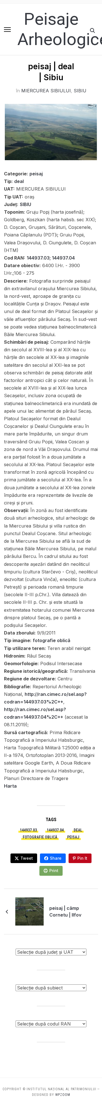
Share (55, 858)
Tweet (26, 858)
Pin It (82, 858)
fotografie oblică (51, 640)
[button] (7, 29)
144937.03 (28, 830)
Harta (10, 786)
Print (53, 870)
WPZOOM (62, 1095)
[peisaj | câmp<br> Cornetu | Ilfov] (29, 911)
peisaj (36, 173)
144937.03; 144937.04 (51, 258)
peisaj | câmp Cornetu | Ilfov (65, 911)
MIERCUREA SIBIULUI (46, 90)
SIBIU (80, 90)
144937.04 (55, 830)
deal (19, 181)
